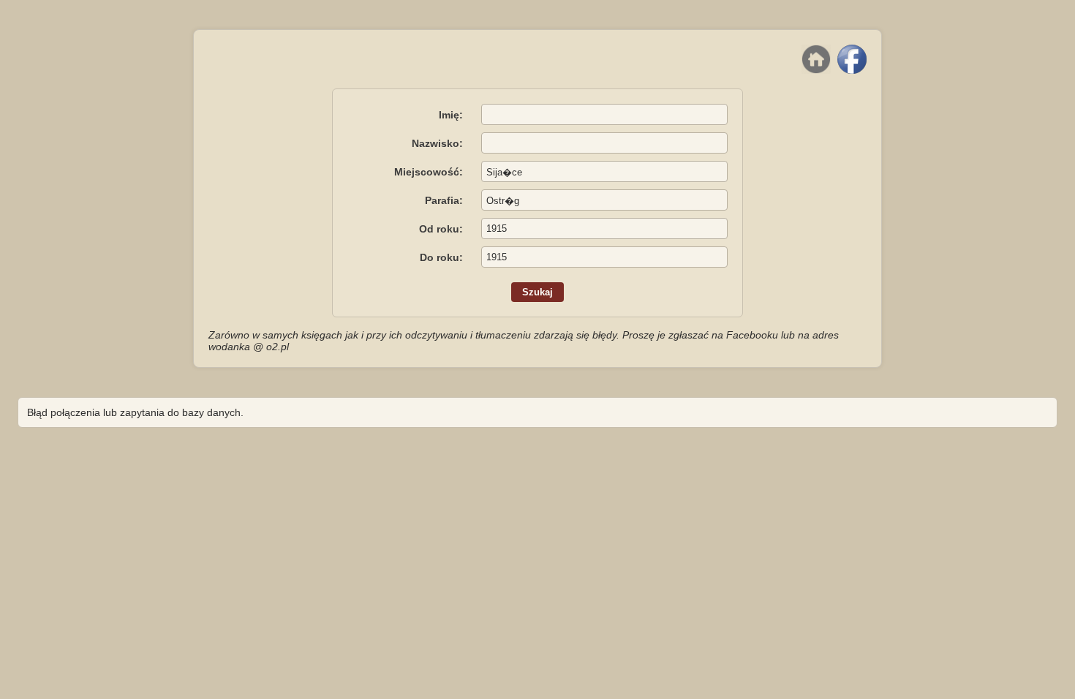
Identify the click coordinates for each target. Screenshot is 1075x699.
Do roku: (441, 257)
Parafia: (444, 200)
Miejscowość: (428, 172)
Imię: (451, 115)
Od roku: (441, 229)
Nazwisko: (437, 143)
